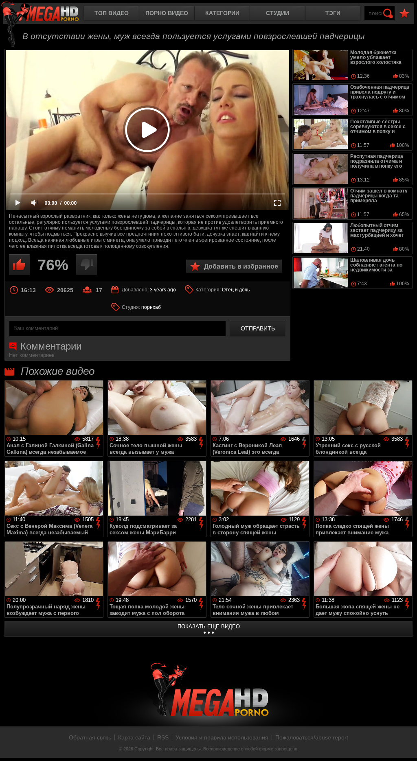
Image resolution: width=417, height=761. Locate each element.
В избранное (404, 13)
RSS (163, 737)
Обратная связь (90, 737)
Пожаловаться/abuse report (311, 737)
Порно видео (166, 13)
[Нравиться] (19, 264)
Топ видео (111, 13)
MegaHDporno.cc (46, 14)
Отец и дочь (236, 290)
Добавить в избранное (241, 266)
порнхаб (151, 307)
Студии (277, 13)
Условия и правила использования (222, 737)
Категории (222, 13)
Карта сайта (134, 737)
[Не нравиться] (86, 264)
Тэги (332, 13)
